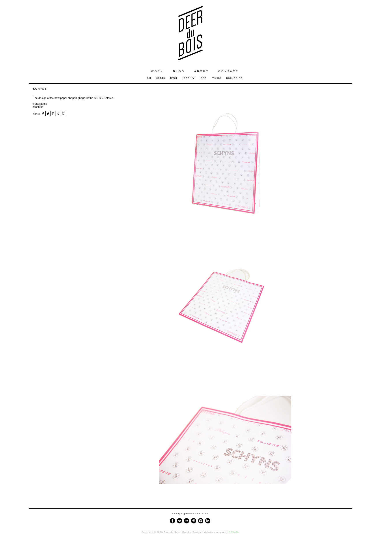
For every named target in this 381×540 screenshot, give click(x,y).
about (201, 71)
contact (228, 71)
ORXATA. (234, 532)
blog (179, 71)
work (157, 71)
